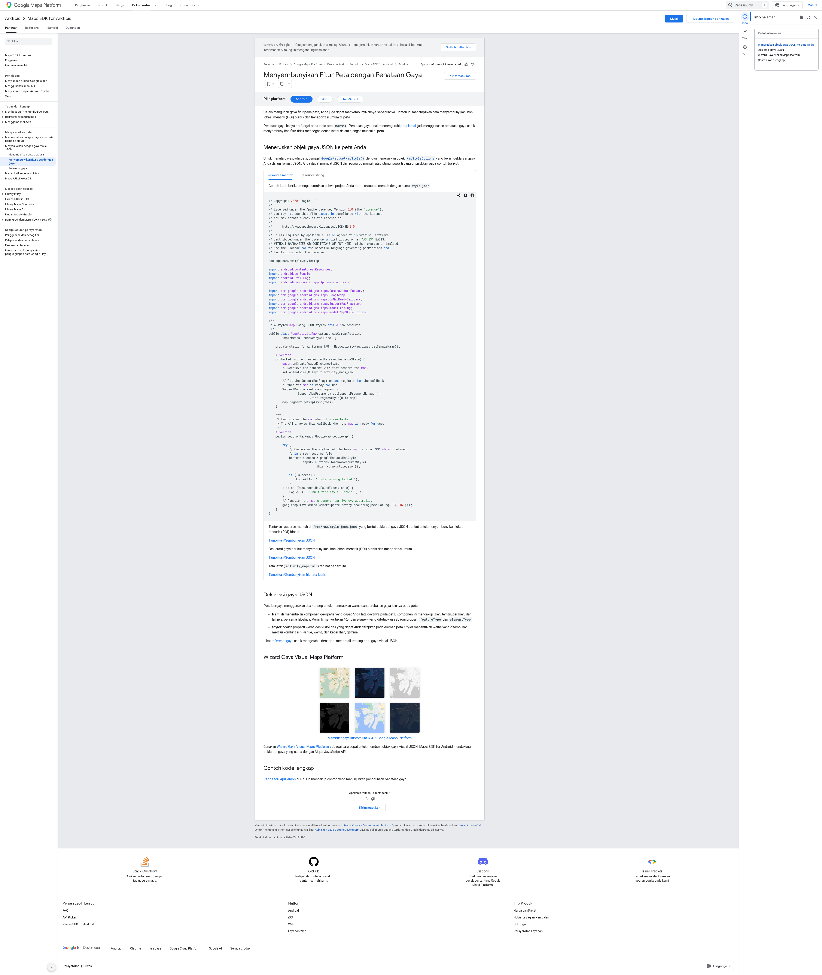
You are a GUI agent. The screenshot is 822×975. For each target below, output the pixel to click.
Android (13, 18)
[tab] (280, 175)
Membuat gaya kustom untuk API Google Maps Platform (370, 738)
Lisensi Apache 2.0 (469, 825)
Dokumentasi (141, 5)
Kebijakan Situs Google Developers (337, 829)
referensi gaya (282, 641)
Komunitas (187, 5)
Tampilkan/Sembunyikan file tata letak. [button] (297, 575)
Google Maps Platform (308, 64)
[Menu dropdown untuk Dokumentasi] (156, 5)
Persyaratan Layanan (528, 931)
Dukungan (73, 28)
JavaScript (350, 99)
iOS (324, 99)
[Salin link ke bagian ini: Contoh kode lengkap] (318, 768)
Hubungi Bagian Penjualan (531, 917)
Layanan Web (297, 931)
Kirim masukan (460, 76)
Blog (168, 5)
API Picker (69, 917)
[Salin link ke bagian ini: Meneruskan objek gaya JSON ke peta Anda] (370, 147)
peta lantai (408, 126)
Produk (103, 5)
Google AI (215, 948)
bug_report (801, 17)
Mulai (674, 19)
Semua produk (240, 948)
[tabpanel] (370, 380)
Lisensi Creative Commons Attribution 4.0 (368, 825)
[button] (28, 111)
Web (291, 924)
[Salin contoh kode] (472, 195)
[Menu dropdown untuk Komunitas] (200, 5)
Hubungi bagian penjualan (710, 19)
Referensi (32, 28)
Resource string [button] (312, 175)
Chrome (135, 948)
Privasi (87, 966)
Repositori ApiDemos (280, 779)
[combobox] (747, 5)
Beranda (269, 64)
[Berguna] (466, 64)
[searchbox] (28, 41)
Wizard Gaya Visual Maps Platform (303, 747)
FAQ (65, 910)
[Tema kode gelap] (465, 195)
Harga (120, 5)
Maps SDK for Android (49, 18)
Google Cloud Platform (185, 948)
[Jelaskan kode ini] (458, 195)
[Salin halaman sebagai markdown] (282, 84)
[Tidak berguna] (472, 64)
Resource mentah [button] (280, 175)
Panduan (11, 28)
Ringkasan (82, 5)
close (815, 17)
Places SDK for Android (78, 924)
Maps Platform (45, 5)
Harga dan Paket (525, 910)
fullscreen (808, 17)
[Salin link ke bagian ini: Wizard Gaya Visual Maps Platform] (347, 657)
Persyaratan (71, 966)
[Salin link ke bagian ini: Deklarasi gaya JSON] (316, 595)
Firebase (155, 948)
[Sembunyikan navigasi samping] (51, 967)
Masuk (812, 5)
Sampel (52, 28)
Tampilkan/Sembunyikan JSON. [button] (292, 540)
